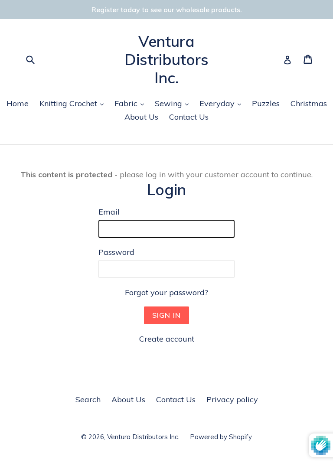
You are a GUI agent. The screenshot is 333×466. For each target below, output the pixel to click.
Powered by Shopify (221, 437)
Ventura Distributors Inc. (166, 59)
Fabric (131, 103)
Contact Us (189, 117)
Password (116, 252)
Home (18, 103)
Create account (166, 339)
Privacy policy (232, 399)
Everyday (222, 103)
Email (109, 212)
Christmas (309, 103)
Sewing (174, 103)
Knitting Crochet (73, 103)
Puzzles (266, 103)
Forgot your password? (166, 292)
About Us (141, 117)
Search (88, 399)
